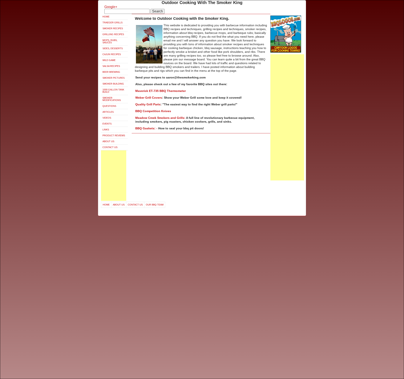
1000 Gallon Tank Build (113, 90)
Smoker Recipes (112, 28)
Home (105, 16)
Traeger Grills (112, 22)
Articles (108, 112)
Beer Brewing (111, 72)
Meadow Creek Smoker (151, 117)
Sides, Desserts (112, 48)
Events (107, 123)
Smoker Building (113, 83)
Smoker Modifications (111, 99)
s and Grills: (177, 117)
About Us (108, 141)
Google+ (110, 7)
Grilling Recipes (113, 34)
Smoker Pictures (113, 78)
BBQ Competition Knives (153, 111)
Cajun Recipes (111, 54)
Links (105, 129)
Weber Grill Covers (148, 97)
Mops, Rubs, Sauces (109, 41)
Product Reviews (113, 135)
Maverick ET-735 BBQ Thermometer (160, 91)
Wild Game (109, 60)
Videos (106, 118)
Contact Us (109, 147)
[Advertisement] (113, 175)
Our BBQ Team (154, 204)
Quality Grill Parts (148, 104)
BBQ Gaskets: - (146, 128)
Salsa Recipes (111, 66)
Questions (109, 106)
